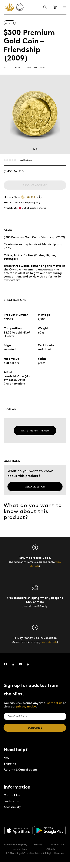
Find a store (12, 801)
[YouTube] (20, 664)
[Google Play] (50, 830)
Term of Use (57, 844)
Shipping (10, 763)
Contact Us (12, 795)
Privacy (38, 844)
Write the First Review (35, 430)
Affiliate (50, 848)
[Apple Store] (18, 830)
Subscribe (35, 727)
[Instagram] (13, 664)
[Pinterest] (28, 664)
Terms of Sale (19, 848)
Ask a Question (35, 486)
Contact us (54, 703)
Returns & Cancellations (20, 769)
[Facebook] (5, 664)
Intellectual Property (15, 844)
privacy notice (26, 706)
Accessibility (12, 807)
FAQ (6, 757)
